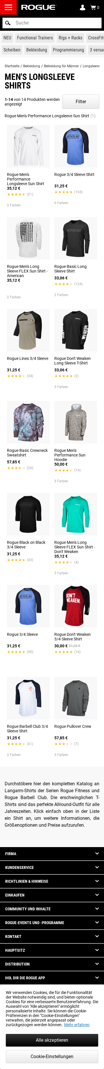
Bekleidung (31, 66)
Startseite (12, 66)
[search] (52, 23)
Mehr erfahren (77, 1024)
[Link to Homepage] (39, 7)
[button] (7, 23)
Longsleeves (92, 66)
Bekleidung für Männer (61, 66)
